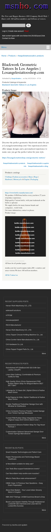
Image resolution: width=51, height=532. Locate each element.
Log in (4, 31)
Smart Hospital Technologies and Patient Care (23, 452)
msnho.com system (19, 525)
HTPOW (9, 315)
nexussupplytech (12, 320)
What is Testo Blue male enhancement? (21, 478)
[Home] (25, 6)
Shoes (30, 177)
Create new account (16, 31)
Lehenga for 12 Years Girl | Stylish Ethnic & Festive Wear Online (25, 391)
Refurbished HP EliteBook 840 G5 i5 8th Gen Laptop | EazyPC (23, 368)
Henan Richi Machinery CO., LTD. (19, 305)
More (44, 353)
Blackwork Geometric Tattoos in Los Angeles (19, 84)
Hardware (8, 179)
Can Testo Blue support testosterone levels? (23, 468)
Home (3, 55)
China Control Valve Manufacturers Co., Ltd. (23, 339)
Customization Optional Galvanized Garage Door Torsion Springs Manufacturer (24, 432)
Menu (4, 47)
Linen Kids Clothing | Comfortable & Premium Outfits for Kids (23, 375)
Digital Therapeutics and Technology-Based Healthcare (23, 458)
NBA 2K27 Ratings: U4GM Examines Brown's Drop (25, 497)
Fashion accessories (20, 177)
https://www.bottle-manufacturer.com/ (19, 193)
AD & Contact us (11, 275)
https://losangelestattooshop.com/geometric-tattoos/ (23, 157)
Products (12, 55)
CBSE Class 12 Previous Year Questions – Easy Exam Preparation (24, 484)
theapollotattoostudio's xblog (38, 166)
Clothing (8, 177)
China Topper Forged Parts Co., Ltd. (19, 349)
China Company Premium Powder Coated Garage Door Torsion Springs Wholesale (25, 412)
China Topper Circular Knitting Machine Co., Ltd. (24, 334)
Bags (36, 177)
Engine (26, 179)
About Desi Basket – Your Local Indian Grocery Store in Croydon (24, 491)
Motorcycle (17, 179)
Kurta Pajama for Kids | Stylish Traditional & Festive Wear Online (25, 398)
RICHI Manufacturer (13, 325)
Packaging (34, 179)
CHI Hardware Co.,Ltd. (14, 344)
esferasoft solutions (13, 310)
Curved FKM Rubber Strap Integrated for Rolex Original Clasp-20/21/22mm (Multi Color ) (24, 419)
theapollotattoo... (17, 78)
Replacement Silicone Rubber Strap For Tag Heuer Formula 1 (25, 425)
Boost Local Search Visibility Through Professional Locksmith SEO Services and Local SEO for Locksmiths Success (25, 503)
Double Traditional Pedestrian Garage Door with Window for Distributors (24, 405)
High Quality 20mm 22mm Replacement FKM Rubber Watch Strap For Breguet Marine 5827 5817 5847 (24, 383)
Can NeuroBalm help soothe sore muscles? (22, 473)
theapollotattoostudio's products (31, 55)
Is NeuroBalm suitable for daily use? (20, 463)
